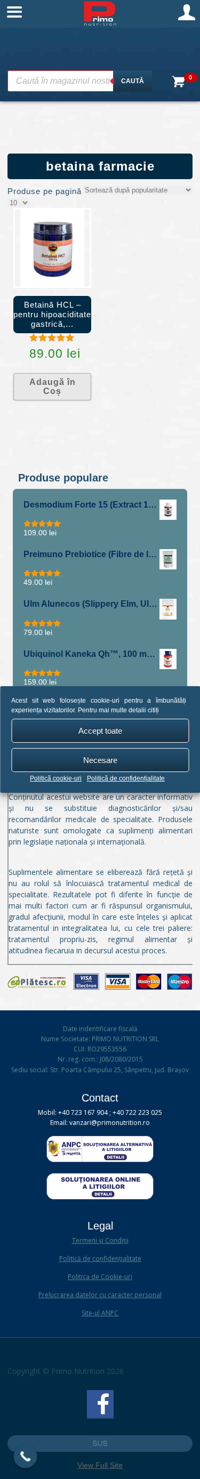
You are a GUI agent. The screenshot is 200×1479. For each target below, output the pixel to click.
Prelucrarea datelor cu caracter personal (100, 1294)
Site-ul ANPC (100, 1312)
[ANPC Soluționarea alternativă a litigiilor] (100, 1159)
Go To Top (100, 1443)
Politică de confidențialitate (126, 778)
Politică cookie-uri (56, 778)
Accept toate (100, 730)
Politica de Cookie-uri (100, 1276)
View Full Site (100, 1465)
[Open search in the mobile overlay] (79, 81)
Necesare (100, 760)
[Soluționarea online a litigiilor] (100, 1197)
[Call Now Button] (25, 1456)
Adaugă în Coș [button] (52, 386)
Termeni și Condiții (100, 1240)
